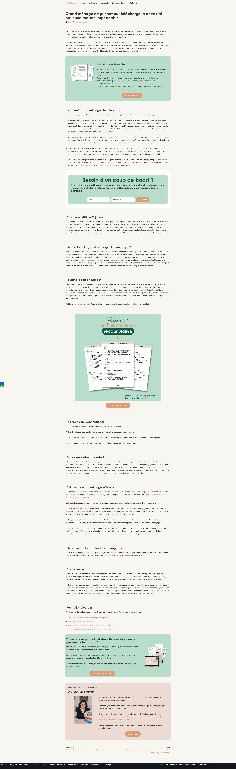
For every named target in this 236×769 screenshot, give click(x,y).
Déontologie (106, 765)
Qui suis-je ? (93, 3)
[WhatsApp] (2, 386)
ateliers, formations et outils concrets (114, 720)
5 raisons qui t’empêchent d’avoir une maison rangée (90, 625)
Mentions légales (56, 765)
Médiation (95, 765)
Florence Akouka (203, 765)
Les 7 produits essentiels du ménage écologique (88, 618)
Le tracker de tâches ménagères (81, 621)
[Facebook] (2, 383)
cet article (109, 555)
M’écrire (131, 3)
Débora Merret (175, 765)
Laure (70, 22)
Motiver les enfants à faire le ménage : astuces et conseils (91, 629)
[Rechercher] (136, 3)
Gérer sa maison (80, 22)
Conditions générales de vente (77, 765)
